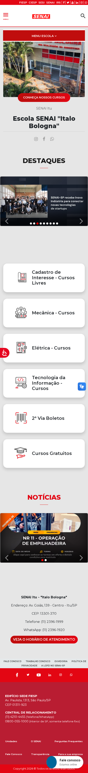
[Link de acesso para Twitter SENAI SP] (68, 2)
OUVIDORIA (61, 661)
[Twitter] (28, 675)
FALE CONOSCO (12, 661)
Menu (5, 15)
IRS (58, 2)
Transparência (40, 754)
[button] (6, 201)
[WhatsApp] (71, 675)
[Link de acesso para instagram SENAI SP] (81, 2)
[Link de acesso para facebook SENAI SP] (63, 2)
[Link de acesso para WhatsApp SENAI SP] (86, 2)
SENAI (50, 2)
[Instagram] (60, 675)
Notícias (44, 497)
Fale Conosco (13, 754)
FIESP (23, 2)
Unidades (11, 741)
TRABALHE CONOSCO (38, 661)
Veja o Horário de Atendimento (44, 639)
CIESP (33, 2)
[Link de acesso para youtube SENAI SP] (72, 2)
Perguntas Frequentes (69, 741)
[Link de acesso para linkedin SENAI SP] (77, 2)
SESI (41, 2)
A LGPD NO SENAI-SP (53, 665)
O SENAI (36, 741)
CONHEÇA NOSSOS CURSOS (44, 97)
